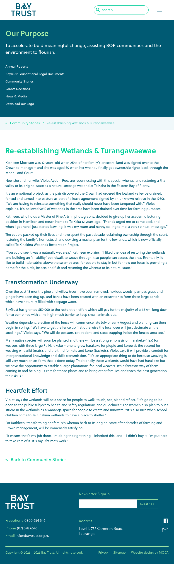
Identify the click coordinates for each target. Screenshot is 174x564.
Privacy (103, 552)
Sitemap (119, 552)
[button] (158, 10)
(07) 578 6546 (26, 528)
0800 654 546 (34, 520)
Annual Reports (16, 66)
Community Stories (19, 81)
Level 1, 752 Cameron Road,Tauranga (101, 531)
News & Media (16, 96)
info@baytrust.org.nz (32, 535)
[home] (23, 10)
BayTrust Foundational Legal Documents (34, 74)
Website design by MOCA (150, 552)
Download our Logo (19, 103)
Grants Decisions (17, 89)
